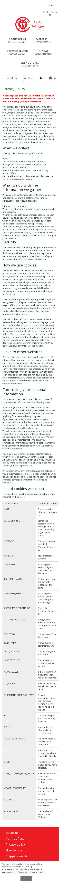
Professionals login (50, 13)
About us (12, 833)
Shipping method (18, 856)
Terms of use (15, 838)
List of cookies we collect (13, 179)
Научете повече (37, 872)
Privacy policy (15, 844)
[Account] (41, 78)
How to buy (14, 850)
